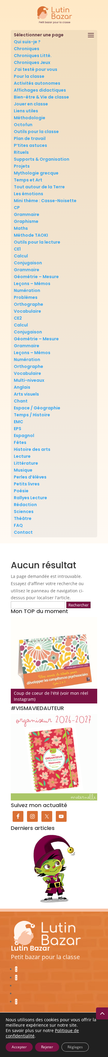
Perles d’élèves (30, 477)
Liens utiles (26, 111)
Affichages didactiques (40, 90)
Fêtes (20, 442)
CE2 (18, 318)
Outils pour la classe (36, 132)
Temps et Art (28, 180)
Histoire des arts (32, 449)
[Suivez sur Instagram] (16, 977)
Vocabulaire (27, 311)
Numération (27, 290)
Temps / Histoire (32, 415)
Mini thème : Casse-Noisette (45, 201)
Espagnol (24, 436)
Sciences (24, 512)
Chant (21, 401)
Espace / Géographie (37, 408)
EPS (17, 429)
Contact (23, 532)
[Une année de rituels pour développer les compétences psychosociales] (54, 660)
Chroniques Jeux (32, 62)
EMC (18, 422)
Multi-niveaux (29, 380)
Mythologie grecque (36, 173)
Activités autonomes (37, 83)
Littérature (26, 463)
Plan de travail (30, 138)
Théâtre (23, 518)
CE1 (17, 249)
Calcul (21, 256)
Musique (23, 470)
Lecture (22, 456)
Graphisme (26, 221)
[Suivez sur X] (16, 1001)
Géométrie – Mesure (36, 277)
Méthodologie (29, 118)
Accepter (19, 1046)
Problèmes (26, 297)
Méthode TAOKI (31, 235)
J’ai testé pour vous (35, 69)
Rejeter (47, 1046)
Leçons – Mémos (32, 284)
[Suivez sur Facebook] (16, 969)
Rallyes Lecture (30, 498)
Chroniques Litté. (33, 56)
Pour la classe (29, 76)
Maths (21, 228)
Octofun (23, 125)
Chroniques (26, 49)
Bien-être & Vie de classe (41, 97)
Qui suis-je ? (27, 42)
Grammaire (26, 214)
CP (17, 208)
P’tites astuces (30, 145)
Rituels (21, 152)
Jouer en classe (31, 104)
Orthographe (28, 304)
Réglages (75, 1046)
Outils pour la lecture (37, 242)
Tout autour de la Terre (39, 187)
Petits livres (27, 484)
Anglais (22, 387)
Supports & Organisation (41, 159)
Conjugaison (28, 263)
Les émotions (28, 194)
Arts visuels (26, 394)
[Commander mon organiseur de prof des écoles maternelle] (54, 757)
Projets (22, 166)
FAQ (18, 525)
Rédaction (25, 505)
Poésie (21, 491)
